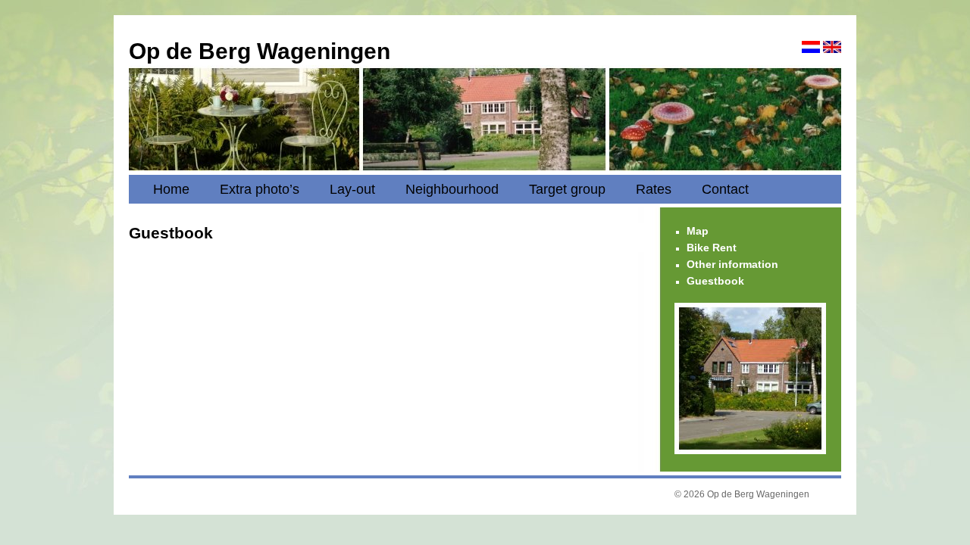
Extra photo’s (259, 189)
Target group (567, 189)
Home (171, 189)
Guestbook (715, 281)
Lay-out (352, 189)
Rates (653, 189)
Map (698, 231)
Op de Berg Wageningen (259, 51)
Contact (725, 189)
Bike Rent (712, 247)
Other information (732, 264)
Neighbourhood (452, 189)
